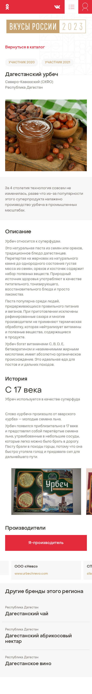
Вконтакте (57, 5)
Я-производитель (46, 543)
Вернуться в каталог (25, 47)
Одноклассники (7, 5)
